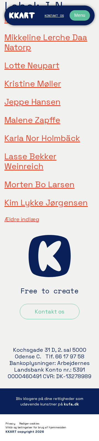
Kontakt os (54, 15)
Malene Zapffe (32, 120)
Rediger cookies (29, 423)
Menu (79, 15)
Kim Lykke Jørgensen (46, 202)
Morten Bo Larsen (39, 184)
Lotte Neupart (31, 65)
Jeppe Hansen (32, 101)
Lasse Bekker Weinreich (30, 161)
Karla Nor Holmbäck (42, 138)
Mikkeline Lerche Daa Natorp (45, 42)
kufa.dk (71, 404)
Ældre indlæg (21, 219)
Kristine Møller (32, 83)
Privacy (10, 423)
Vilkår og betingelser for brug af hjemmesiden (36, 427)
